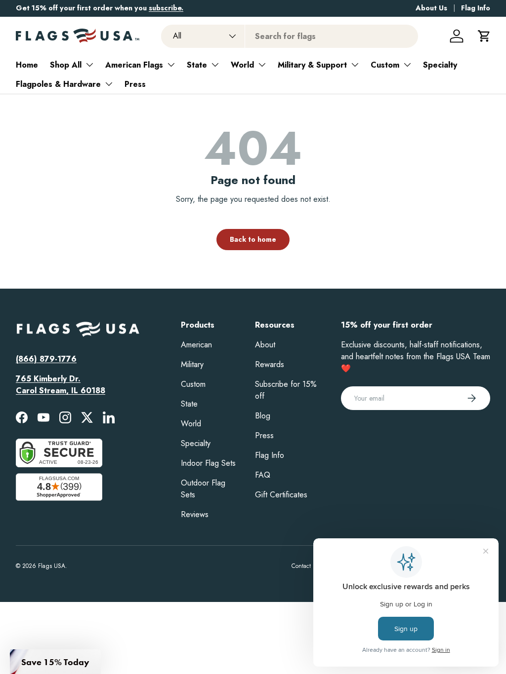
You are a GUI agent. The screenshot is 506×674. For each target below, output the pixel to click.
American (196, 344)
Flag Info (475, 8)
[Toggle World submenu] (262, 65)
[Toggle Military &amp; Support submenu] (355, 65)
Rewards (269, 364)
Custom (385, 65)
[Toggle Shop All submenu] (89, 65)
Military (192, 364)
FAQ (262, 475)
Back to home (253, 239)
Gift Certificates (281, 494)
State (197, 65)
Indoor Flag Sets (208, 463)
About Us (431, 8)
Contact (301, 566)
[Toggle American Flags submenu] (171, 65)
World (242, 65)
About (265, 344)
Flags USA (51, 566)
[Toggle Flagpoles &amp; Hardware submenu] (109, 84)
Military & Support (312, 65)
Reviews (195, 514)
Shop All (66, 65)
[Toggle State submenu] (215, 65)
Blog (262, 415)
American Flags (134, 65)
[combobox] (289, 36)
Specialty (440, 65)
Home (27, 65)
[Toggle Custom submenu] (407, 65)
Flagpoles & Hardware (58, 84)
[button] (484, 36)
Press (135, 84)
